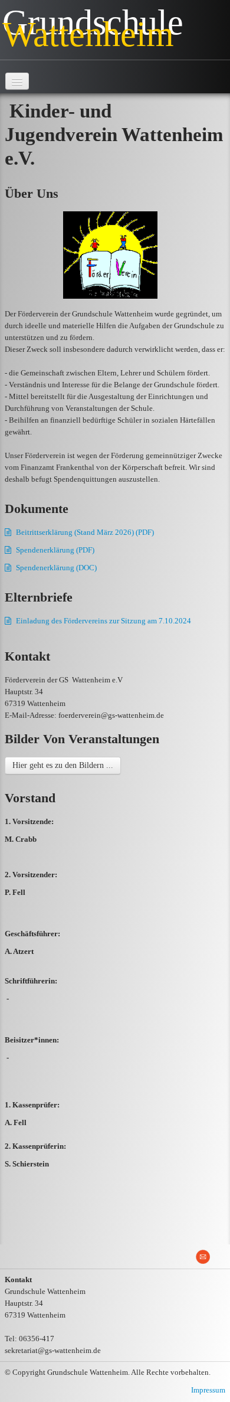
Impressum (208, 1389)
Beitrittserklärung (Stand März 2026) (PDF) (85, 532)
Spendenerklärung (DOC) (56, 567)
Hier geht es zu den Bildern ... (62, 765)
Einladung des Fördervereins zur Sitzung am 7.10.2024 (103, 620)
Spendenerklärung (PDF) (55, 549)
